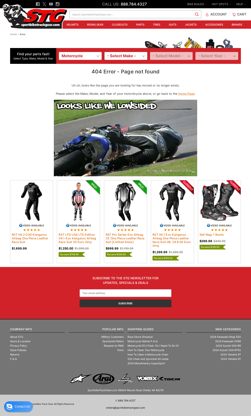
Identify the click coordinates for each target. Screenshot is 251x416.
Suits (173, 24)
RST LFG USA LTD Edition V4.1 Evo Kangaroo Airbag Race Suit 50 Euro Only (77, 238)
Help (240, 4)
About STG (16, 336)
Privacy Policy (18, 345)
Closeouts (120, 24)
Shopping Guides (141, 329)
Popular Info (112, 329)
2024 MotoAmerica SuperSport (146, 363)
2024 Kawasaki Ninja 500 (225, 336)
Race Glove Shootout (140, 336)
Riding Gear (95, 24)
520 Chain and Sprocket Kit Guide (148, 358)
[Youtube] (51, 4)
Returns (14, 354)
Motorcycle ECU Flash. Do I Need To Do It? (153, 345)
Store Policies (18, 350)
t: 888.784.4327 (125, 400)
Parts (140, 24)
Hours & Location (20, 341)
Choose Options (31, 204)
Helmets (73, 24)
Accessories (214, 24)
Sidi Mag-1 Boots (212, 234)
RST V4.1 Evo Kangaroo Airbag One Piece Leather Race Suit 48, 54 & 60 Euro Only (172, 240)
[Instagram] (58, 4)
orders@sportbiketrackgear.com (125, 407)
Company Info (21, 329)
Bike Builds (196, 4)
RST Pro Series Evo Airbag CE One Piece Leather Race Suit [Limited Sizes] (125, 238)
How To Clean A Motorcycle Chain (148, 354)
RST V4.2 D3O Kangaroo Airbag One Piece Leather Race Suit (30, 238)
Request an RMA (114, 345)
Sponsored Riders (113, 341)
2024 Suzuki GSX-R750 (227, 350)
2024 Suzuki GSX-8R (228, 345)
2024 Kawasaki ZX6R (228, 341)
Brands (237, 24)
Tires (157, 24)
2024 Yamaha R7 (230, 354)
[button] (18, 406)
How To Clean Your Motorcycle (146, 350)
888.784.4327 (134, 4)
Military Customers (112, 336)
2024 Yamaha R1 (231, 358)
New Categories (228, 329)
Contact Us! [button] (22, 406)
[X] (44, 4)
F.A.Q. (13, 358)
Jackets (191, 24)
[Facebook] (38, 4)
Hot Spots (220, 4)
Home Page (186, 93)
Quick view (28, 198)
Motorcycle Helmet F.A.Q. (143, 341)
